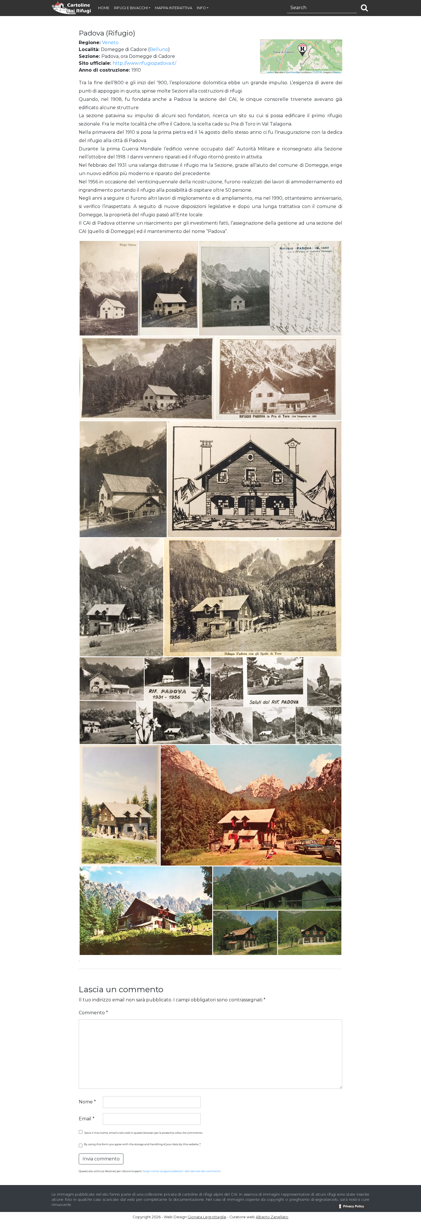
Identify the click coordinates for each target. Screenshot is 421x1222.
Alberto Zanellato (272, 1217)
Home (103, 8)
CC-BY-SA (317, 72)
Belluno (158, 49)
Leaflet (270, 72)
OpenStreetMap (293, 72)
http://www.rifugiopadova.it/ (144, 63)
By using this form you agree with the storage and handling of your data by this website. (142, 1144)
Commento (93, 1012)
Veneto (110, 42)
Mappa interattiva (173, 8)
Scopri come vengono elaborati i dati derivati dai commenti (182, 1171)
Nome (87, 1102)
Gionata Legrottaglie (207, 1217)
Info (201, 8)
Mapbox (337, 72)
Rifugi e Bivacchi (131, 8)
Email (87, 1118)
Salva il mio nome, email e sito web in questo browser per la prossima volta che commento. (143, 1132)
